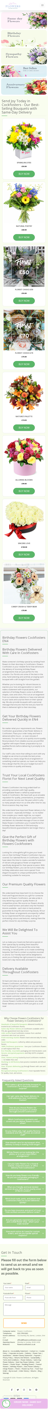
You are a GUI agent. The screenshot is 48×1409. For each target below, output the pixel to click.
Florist (17, 1369)
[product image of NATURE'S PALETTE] (24, 393)
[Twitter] (18, 1390)
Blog (39, 1371)
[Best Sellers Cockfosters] (24, 71)
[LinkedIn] (30, 1390)
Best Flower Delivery (31, 1366)
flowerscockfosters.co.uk (26, 1344)
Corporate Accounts (16, 1353)
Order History (24, 1371)
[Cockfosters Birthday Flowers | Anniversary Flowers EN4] (13, 5)
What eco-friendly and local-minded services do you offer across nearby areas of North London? (23, 1189)
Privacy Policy (8, 1358)
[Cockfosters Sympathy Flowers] (24, 56)
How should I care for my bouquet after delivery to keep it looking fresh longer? (22, 1143)
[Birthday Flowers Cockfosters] (24, 38)
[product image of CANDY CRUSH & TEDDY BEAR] (24, 583)
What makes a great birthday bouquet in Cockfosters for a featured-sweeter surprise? (23, 1086)
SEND (24, 1323)
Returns (33, 1371)
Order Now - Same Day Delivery (27, 1403)
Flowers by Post (27, 1369)
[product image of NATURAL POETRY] (24, 203)
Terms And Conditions (11, 1360)
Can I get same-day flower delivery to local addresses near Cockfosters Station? (23, 1098)
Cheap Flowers (8, 1369)
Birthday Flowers (16, 1366)
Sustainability (35, 1358)
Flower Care (37, 1353)
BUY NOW (24, 173)
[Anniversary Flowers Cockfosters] (24, 86)
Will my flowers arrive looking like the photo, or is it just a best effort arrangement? (23, 1154)
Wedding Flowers (28, 1364)
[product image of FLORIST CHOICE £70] (24, 330)
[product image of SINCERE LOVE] (24, 520)
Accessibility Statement (19, 1351)
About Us (6, 1351)
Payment (37, 1355)
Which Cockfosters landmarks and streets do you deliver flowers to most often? (23, 1121)
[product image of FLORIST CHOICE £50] (24, 266)
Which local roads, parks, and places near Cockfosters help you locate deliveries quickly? (22, 1200)
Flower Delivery (26, 1360)
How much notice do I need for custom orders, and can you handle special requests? (23, 1233)
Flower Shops (15, 1364)
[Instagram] (24, 1390)
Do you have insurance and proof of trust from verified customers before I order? (23, 1211)
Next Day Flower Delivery (25, 1362)
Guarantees (7, 1355)
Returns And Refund (21, 1358)
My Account (13, 1371)
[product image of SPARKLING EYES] (24, 139)
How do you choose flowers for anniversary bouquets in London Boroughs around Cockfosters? (23, 1109)
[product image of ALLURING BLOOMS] (24, 457)
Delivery (28, 1353)
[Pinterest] (36, 1390)
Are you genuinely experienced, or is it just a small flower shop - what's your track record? (23, 1222)
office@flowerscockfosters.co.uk (29, 1340)
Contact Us (34, 1351)
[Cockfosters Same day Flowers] (24, 20)
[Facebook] (11, 1390)
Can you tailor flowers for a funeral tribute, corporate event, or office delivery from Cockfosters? (23, 1166)
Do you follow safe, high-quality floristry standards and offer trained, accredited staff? (22, 1133)
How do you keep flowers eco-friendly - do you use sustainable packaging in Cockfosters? (23, 1177)
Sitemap (6, 1373)
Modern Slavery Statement (22, 1355)
